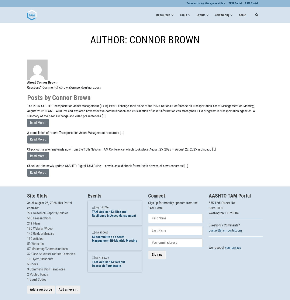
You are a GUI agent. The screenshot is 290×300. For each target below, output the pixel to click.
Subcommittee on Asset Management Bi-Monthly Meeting (114, 239)
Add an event (68, 289)
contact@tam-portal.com (225, 230)
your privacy (233, 248)
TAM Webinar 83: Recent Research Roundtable (108, 264)
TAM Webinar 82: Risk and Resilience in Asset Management (114, 214)
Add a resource (41, 289)
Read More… (39, 123)
